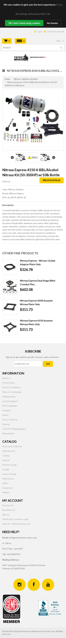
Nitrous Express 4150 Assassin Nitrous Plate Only (36, 322)
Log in (40, 31)
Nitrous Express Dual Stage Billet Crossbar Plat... (37, 282)
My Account (7, 505)
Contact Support (10, 401)
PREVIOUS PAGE (51, 180)
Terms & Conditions (11, 387)
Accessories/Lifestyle (12, 446)
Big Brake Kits (8, 451)
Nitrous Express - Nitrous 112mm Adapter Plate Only (37, 262)
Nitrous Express (16, 193)
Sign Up (5, 514)
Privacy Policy (8, 382)
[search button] (61, 48)
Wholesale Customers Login (15, 519)
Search (5, 415)
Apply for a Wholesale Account (16, 523)
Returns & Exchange (11, 392)
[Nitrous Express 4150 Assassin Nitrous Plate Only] (10, 327)
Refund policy (8, 433)
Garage (5, 469)
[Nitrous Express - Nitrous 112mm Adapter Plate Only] (10, 267)
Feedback (6, 410)
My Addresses (9, 510)
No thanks (52, 23)
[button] (20, 41)
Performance (8, 478)
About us (6, 378)
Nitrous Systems (16, 189)
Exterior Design (9, 464)
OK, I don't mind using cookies (24, 23)
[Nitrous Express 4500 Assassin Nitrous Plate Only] (10, 307)
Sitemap (6, 424)
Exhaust (6, 460)
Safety (5, 483)
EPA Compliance (9, 405)
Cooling (5, 455)
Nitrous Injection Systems (26, 79)
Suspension (7, 487)
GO (48, 363)
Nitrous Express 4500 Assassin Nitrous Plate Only (36, 302)
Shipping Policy (9, 396)
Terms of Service (9, 419)
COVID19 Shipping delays (14, 428)
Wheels (5, 492)
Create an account (55, 31)
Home (7, 79)
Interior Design (9, 474)
